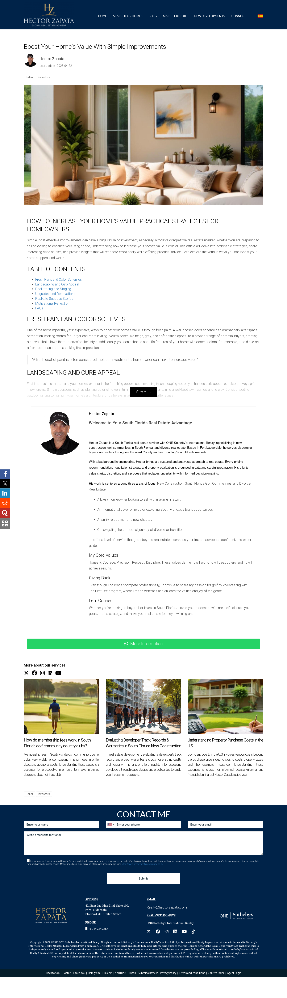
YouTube (120, 973)
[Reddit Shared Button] (5, 503)
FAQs (39, 308)
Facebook (79, 973)
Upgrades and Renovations (55, 294)
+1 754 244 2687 (98, 929)
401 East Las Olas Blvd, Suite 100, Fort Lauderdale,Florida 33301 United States (107, 910)
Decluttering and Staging (53, 289)
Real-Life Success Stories (54, 299)
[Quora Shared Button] (5, 513)
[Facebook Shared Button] (5, 474)
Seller (29, 77)
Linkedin (107, 973)
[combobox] (111, 824)
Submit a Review (148, 973)
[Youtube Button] (58, 673)
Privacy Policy (168, 973)
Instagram (94, 973)
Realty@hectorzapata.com (167, 907)
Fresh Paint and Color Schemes (58, 279)
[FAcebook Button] (34, 673)
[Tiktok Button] (193, 932)
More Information (146, 643)
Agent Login (234, 973)
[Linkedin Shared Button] (5, 493)
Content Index (216, 973)
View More (143, 392)
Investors (44, 77)
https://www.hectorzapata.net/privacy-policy (142, 864)
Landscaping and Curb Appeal (57, 284)
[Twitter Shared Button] (5, 483)
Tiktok (132, 973)
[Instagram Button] (42, 673)
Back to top (53, 973)
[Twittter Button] (26, 673)
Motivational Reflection (52, 303)
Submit (143, 878)
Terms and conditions (192, 973)
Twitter (66, 973)
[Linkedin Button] (50, 673)
